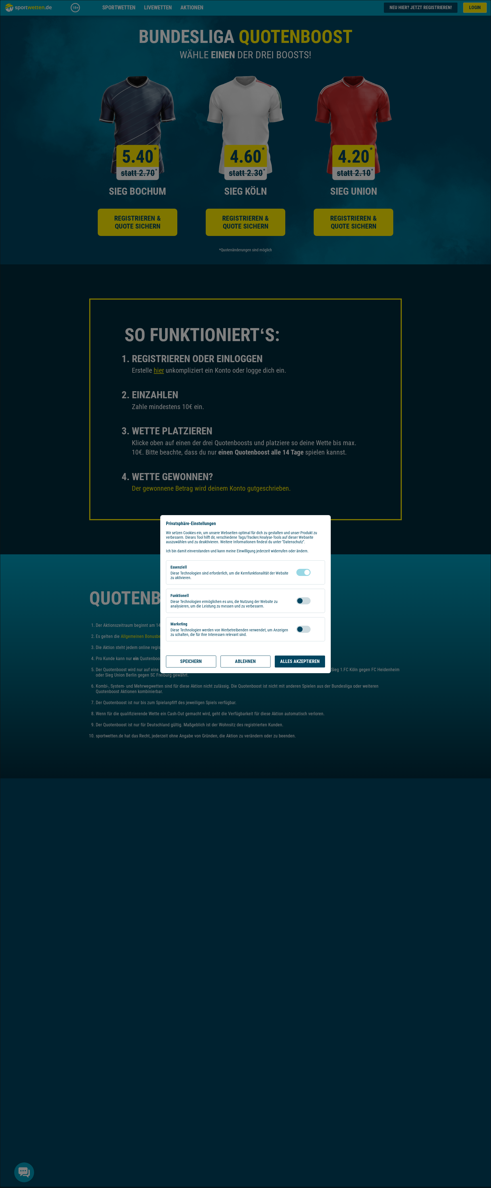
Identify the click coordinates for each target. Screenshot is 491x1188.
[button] (316, 572)
